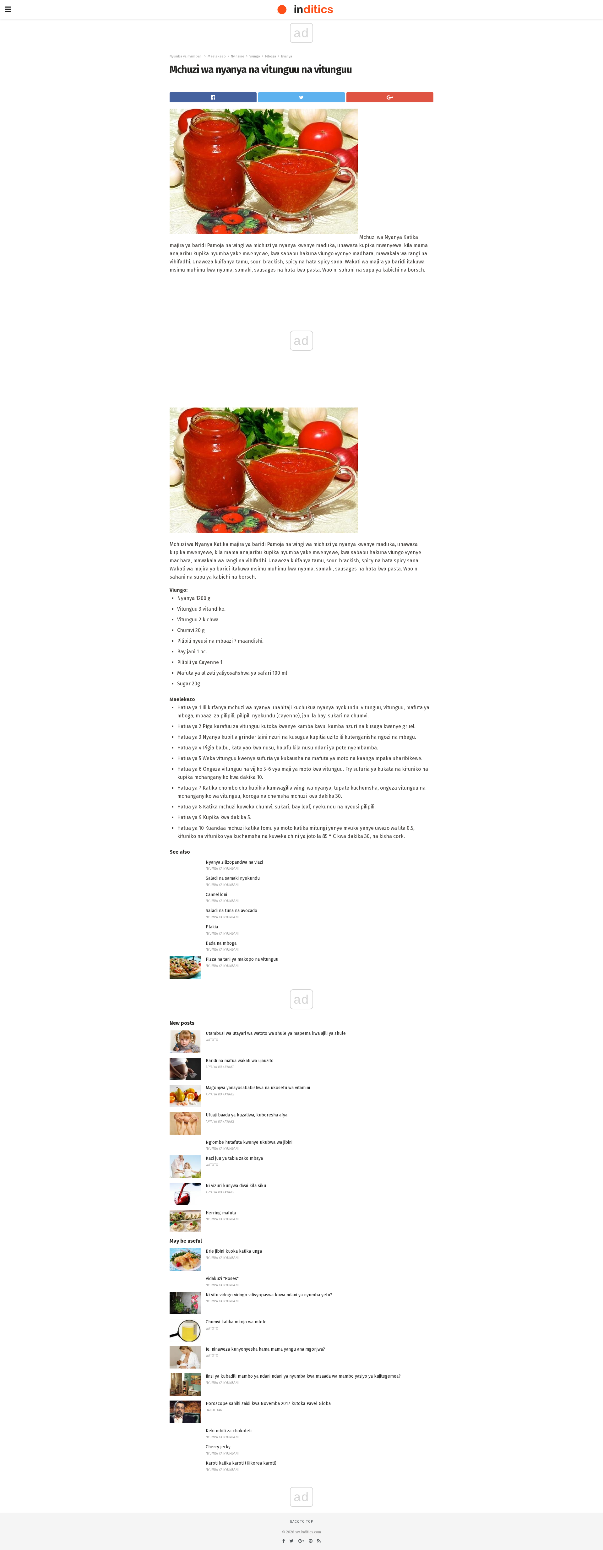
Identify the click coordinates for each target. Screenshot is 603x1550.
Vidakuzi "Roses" (222, 1278)
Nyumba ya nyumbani (186, 56)
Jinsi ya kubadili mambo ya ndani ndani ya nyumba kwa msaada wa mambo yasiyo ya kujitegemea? (303, 1376)
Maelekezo (217, 56)
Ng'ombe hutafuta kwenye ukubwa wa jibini (249, 1142)
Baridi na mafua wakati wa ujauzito (240, 1060)
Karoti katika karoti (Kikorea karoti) (241, 1463)
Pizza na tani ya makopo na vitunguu (242, 959)
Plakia (212, 927)
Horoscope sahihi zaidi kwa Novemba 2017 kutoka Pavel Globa (268, 1403)
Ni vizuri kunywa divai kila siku (236, 1185)
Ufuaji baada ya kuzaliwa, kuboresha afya (246, 1115)
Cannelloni (216, 894)
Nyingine (237, 56)
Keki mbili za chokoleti (229, 1431)
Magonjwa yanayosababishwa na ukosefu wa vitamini (258, 1087)
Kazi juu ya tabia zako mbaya (234, 1158)
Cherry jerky (218, 1447)
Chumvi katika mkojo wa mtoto (236, 1322)
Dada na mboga (221, 943)
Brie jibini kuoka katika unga (234, 1251)
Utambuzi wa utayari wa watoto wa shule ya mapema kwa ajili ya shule (276, 1033)
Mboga (270, 56)
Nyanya (286, 56)
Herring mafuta (221, 1213)
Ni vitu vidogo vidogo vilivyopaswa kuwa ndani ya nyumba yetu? (269, 1295)
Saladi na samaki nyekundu (233, 878)
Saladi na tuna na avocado (231, 910)
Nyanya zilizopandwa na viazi (234, 862)
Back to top (301, 1522)
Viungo (254, 56)
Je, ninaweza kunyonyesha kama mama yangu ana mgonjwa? (265, 1349)
